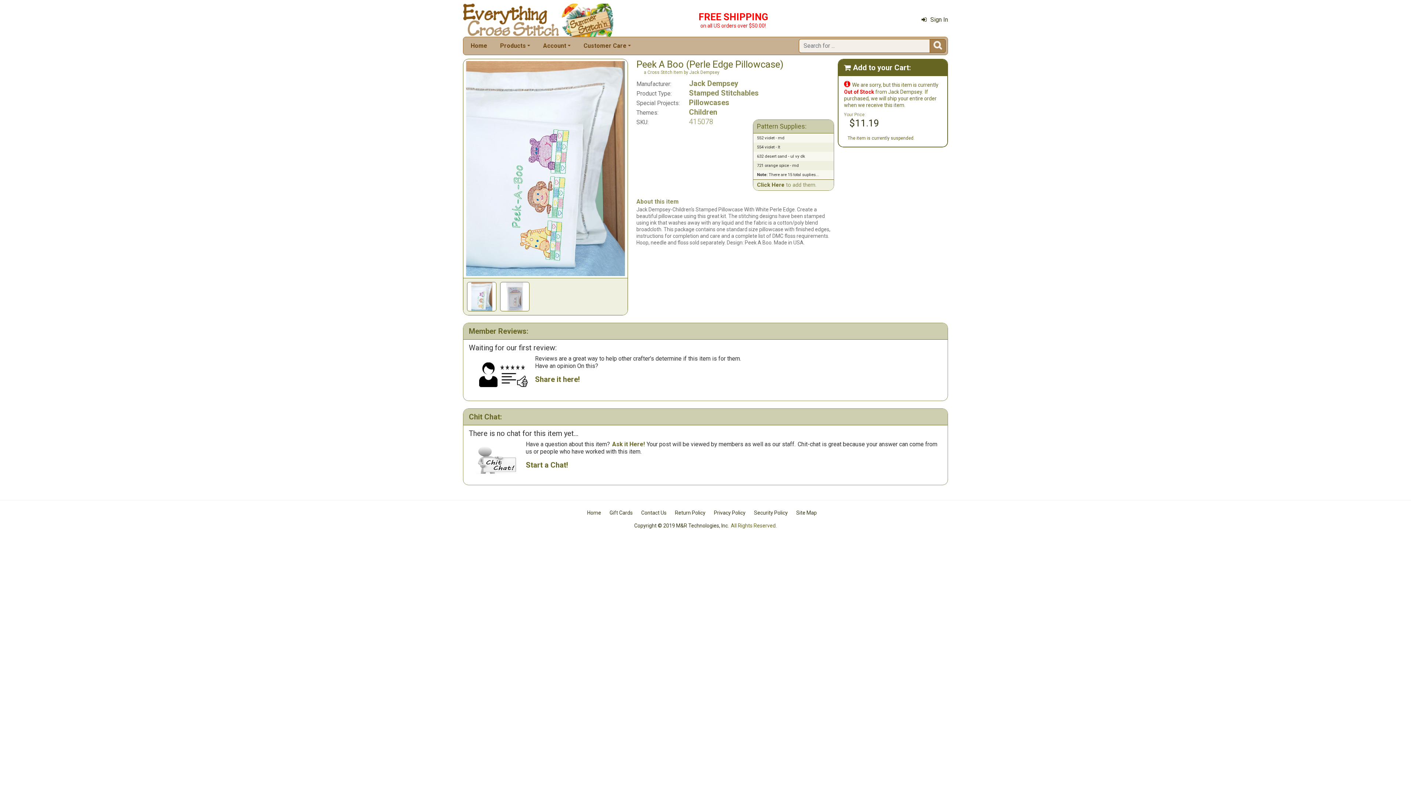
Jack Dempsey (713, 83)
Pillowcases (709, 102)
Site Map (806, 513)
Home (479, 45)
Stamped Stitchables (724, 93)
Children (703, 112)
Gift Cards (621, 513)
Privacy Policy (730, 513)
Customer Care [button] (605, 45)
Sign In (939, 19)
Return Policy (690, 513)
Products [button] (513, 45)
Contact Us (654, 513)
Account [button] (554, 45)
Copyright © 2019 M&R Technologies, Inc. (681, 526)
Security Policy (771, 513)
